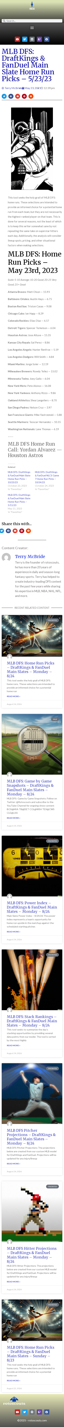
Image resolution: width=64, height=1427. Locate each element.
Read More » (13, 696)
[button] (32, 27)
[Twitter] (24, 39)
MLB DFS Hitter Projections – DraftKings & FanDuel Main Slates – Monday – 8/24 (31, 1255)
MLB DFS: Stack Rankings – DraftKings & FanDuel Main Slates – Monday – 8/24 (32, 1021)
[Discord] (32, 39)
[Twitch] (39, 39)
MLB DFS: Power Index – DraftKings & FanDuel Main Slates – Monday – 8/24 (32, 907)
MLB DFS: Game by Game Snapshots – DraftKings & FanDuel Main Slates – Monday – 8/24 (30, 787)
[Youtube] (17, 39)
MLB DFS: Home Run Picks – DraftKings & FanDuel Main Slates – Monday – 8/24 (30, 669)
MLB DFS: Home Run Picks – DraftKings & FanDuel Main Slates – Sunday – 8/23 (30, 1354)
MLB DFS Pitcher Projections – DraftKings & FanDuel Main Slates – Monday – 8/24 (31, 1137)
